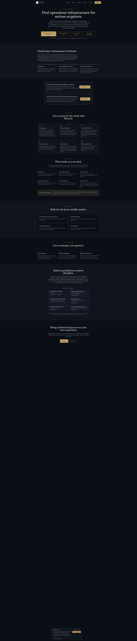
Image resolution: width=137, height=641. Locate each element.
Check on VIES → (53, 294)
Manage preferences (58, 638)
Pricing (73, 2)
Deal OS (68, 2)
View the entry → (53, 309)
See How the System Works (89, 34)
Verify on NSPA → (74, 302)
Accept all (76, 631)
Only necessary (76, 629)
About (79, 2)
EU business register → (75, 295)
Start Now (98, 2)
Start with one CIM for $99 (63, 34)
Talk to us (73, 341)
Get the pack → (85, 99)
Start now (64, 341)
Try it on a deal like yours (76, 34)
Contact (85, 2)
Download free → (85, 87)
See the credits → (74, 309)
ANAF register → (60, 294)
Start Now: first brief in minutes (48, 34)
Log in (91, 2)
